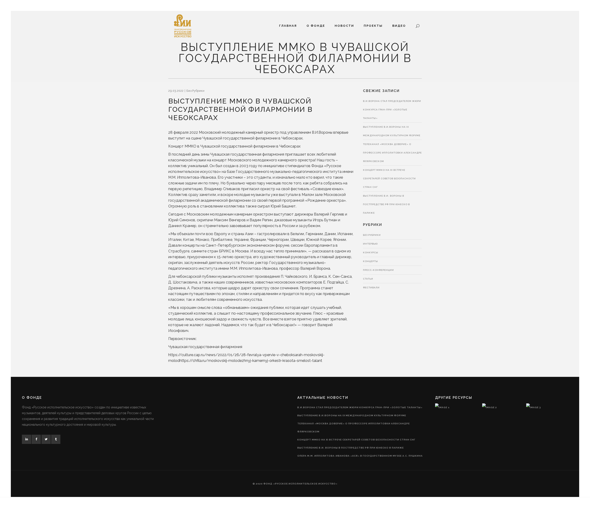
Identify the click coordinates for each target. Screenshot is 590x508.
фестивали (371, 287)
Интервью (370, 243)
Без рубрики (195, 90)
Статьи (368, 279)
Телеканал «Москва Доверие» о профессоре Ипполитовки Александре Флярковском (392, 152)
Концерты (370, 261)
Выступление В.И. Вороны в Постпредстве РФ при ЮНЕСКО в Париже (386, 204)
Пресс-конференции (378, 270)
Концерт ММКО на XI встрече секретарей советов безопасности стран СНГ (389, 178)
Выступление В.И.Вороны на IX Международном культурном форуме (351, 415)
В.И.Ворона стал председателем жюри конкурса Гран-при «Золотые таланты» (392, 109)
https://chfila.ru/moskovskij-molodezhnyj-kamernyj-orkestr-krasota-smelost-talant (251, 360)
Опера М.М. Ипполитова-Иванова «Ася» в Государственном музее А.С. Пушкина (360, 456)
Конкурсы (370, 252)
